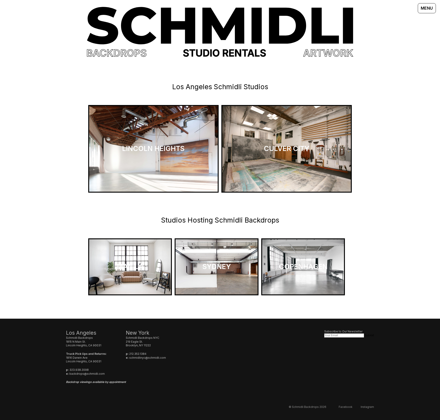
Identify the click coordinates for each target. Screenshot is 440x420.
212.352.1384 (137, 353)
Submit (369, 335)
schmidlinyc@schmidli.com (147, 357)
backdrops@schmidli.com (87, 373)
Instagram (367, 407)
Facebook (345, 407)
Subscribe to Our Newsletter (343, 331)
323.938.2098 (79, 370)
